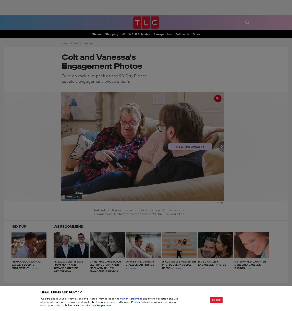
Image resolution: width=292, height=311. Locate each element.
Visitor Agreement (131, 298)
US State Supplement (98, 305)
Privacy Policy (139, 301)
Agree (216, 300)
